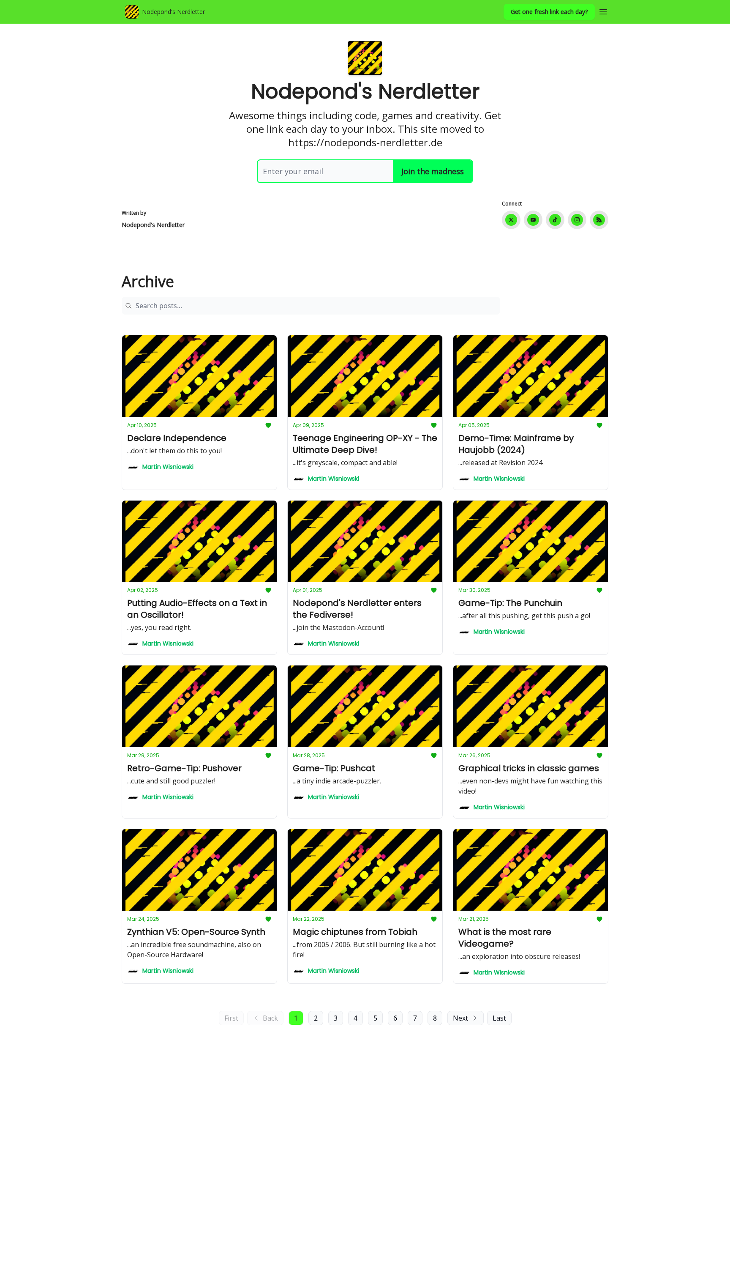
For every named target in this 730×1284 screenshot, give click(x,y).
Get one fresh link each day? (549, 12)
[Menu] (603, 10)
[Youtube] (533, 220)
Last (499, 1018)
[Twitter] (511, 220)
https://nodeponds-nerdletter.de (365, 142)
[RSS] (599, 220)
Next (460, 1018)
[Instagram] (577, 220)
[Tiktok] (555, 220)
